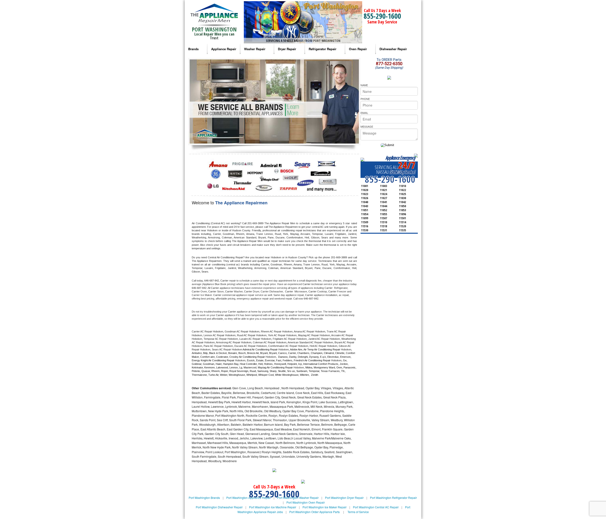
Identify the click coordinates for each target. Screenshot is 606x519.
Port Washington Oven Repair (305, 502)
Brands (193, 49)
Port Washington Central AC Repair (376, 507)
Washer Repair (254, 49)
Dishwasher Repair (393, 49)
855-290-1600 (382, 16)
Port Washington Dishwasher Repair (219, 507)
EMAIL (364, 113)
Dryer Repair (287, 49)
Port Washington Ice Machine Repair (272, 507)
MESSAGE (367, 126)
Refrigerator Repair (322, 49)
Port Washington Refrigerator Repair (393, 498)
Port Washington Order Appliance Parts (314, 512)
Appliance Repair (223, 49)
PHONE (365, 99)
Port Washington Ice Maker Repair (325, 507)
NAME (364, 85)
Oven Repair (358, 49)
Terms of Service (358, 512)
